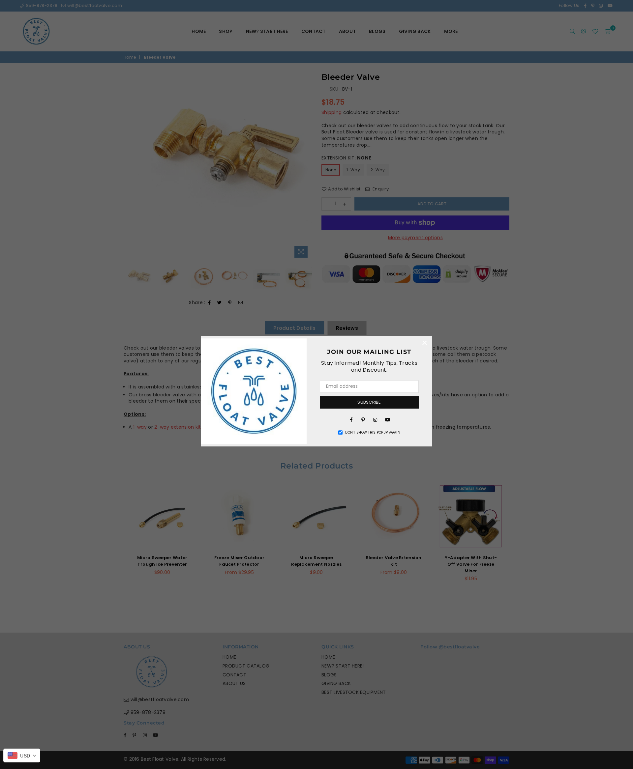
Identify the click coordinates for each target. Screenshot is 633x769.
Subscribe (369, 402)
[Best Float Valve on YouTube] (387, 419)
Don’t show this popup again (372, 432)
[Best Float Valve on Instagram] (375, 419)
